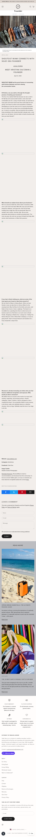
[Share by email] (30, 492)
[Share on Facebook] (6, 492)
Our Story (4, 761)
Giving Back (5, 764)
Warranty (4, 791)
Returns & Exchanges (7, 789)
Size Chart (4, 794)
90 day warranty (9, 704)
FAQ (3, 780)
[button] (3, 834)
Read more (5, 619)
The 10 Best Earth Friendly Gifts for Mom (17, 679)
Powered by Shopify (23, 833)
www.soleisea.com (12, 458)
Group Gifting (5, 767)
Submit (6, 536)
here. (27, 479)
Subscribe (8, 819)
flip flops (5, 676)
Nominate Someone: (7, 473)
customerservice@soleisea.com (14, 749)
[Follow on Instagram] (2, 824)
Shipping (4, 786)
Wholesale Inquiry (6, 770)
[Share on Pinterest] (22, 492)
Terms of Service (11, 507)
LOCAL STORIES (18, 66)
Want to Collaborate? (7, 772)
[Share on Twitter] (14, 492)
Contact (4, 783)
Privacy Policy (5, 797)
